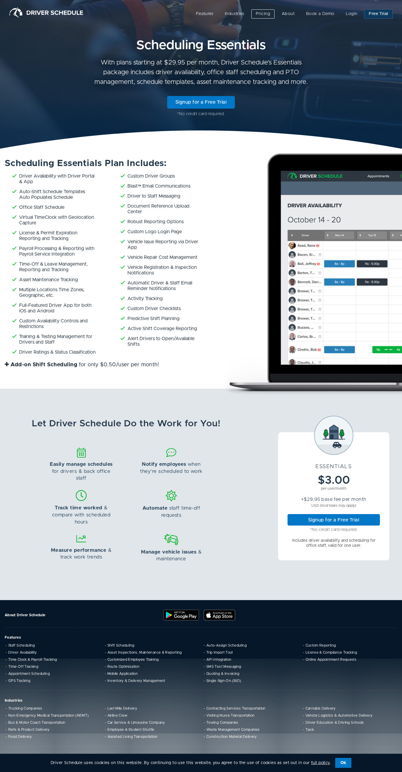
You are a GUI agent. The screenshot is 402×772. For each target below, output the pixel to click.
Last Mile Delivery (122, 708)
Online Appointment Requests (331, 659)
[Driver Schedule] (46, 12)
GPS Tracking (19, 680)
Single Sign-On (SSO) (223, 680)
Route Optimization (123, 666)
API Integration (218, 659)
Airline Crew (117, 715)
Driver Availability (22, 652)
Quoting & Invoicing (223, 673)
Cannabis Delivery (320, 708)
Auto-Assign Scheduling (226, 645)
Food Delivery (20, 736)
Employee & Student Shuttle (131, 729)
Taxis (309, 729)
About (288, 14)
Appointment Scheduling (29, 673)
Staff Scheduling (21, 645)
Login (351, 14)
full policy (320, 763)
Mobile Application (122, 673)
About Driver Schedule (25, 615)
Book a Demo (320, 14)
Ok (343, 763)
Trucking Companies (25, 708)
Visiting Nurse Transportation (230, 715)
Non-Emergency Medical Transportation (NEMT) (48, 715)
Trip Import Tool (219, 652)
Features (204, 14)
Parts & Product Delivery (29, 729)
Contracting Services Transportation (236, 708)
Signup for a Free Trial (201, 102)
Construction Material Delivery (231, 736)
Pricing (263, 14)
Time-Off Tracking (23, 666)
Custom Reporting (320, 645)
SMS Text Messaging (223, 666)
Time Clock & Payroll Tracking (32, 659)
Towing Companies (222, 722)
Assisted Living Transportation (132, 736)
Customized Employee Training (133, 659)
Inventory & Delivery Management (136, 680)
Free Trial (378, 14)
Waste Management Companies (233, 729)
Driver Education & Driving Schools (334, 722)
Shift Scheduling (120, 645)
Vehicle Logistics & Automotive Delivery (339, 715)
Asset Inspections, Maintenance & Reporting (144, 652)
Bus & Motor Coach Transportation (37, 722)
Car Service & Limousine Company (136, 722)
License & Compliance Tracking (331, 652)
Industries (234, 14)
